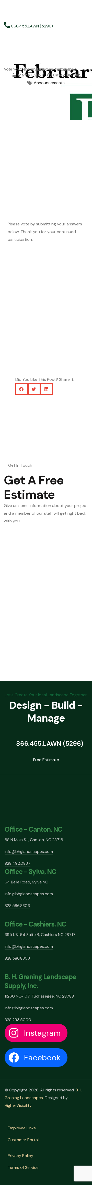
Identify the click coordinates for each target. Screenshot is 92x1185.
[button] (21, 389)
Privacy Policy (20, 1155)
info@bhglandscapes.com (29, 851)
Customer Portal (23, 1139)
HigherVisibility (18, 1105)
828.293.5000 (18, 1019)
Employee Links (22, 1128)
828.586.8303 (17, 905)
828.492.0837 (17, 863)
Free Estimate (46, 759)
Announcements (49, 82)
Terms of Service (23, 1167)
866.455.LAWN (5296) (31, 26)
